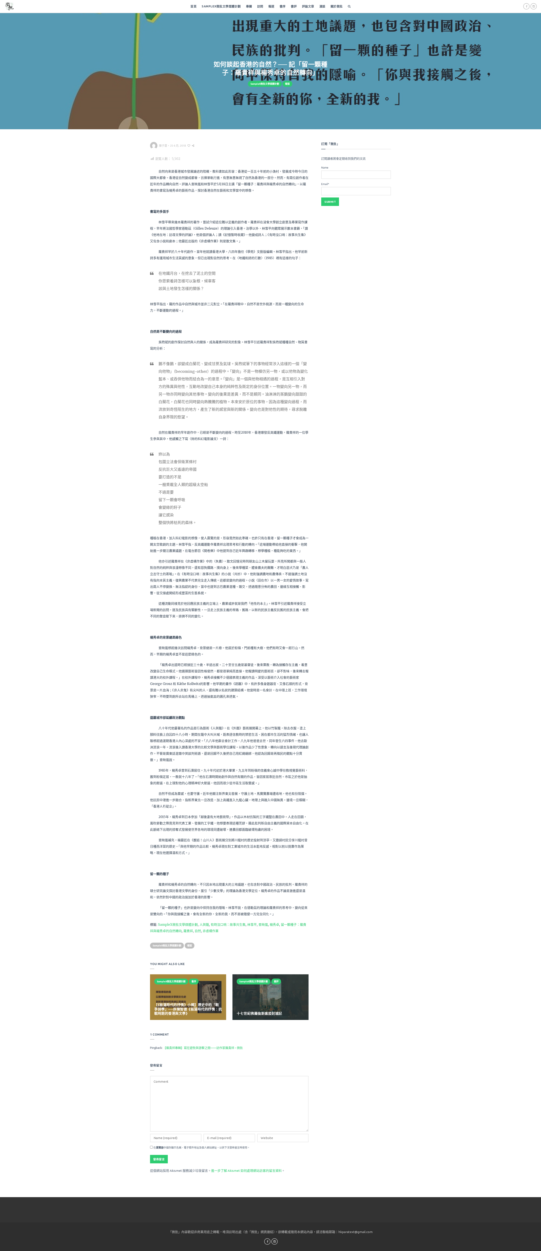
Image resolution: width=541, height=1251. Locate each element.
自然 (198, 931)
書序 (283, 6)
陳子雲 (163, 145)
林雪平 (252, 925)
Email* (325, 184)
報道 (271, 6)
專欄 (249, 6)
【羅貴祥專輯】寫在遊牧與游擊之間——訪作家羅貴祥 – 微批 (203, 1048)
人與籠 (204, 925)
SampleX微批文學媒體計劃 (221, 6)
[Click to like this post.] (188, 145)
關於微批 (337, 6)
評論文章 (308, 6)
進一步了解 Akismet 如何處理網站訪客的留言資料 (246, 1170)
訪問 (260, 6)
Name (324, 167)
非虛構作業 (211, 931)
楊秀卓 (274, 925)
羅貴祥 (188, 931)
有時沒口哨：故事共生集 (228, 925)
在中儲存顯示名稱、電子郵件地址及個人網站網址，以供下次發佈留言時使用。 (201, 1147)
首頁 (193, 6)
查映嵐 (263, 925)
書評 (294, 6)
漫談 (322, 6)
